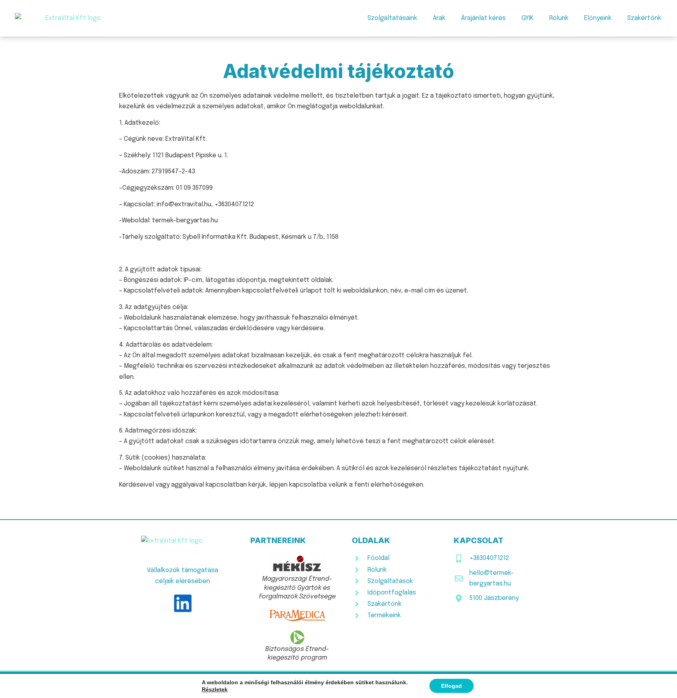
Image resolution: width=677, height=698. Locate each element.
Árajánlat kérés (483, 18)
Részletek (215, 689)
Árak (439, 18)
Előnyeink (598, 18)
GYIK (527, 18)
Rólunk (558, 18)
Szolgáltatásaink (392, 18)
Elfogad (451, 686)
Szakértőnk (644, 18)
